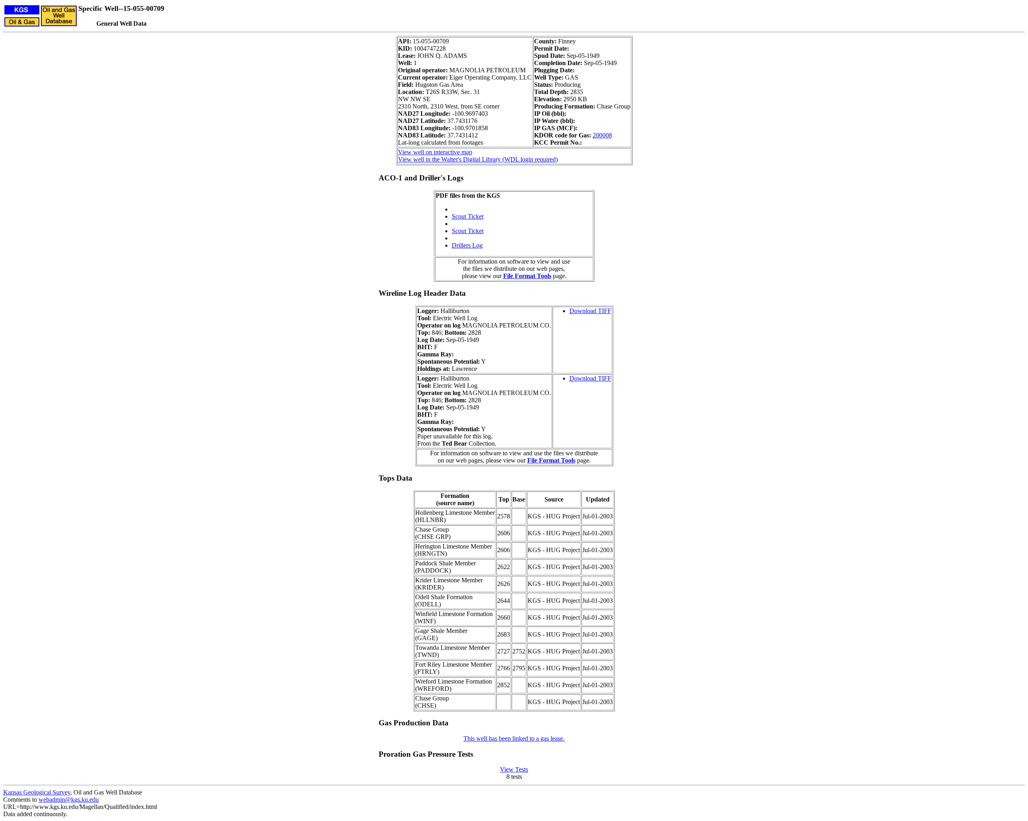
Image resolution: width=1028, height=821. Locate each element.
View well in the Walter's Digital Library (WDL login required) (478, 159)
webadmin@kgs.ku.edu (69, 799)
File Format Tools (527, 275)
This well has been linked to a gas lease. (514, 738)
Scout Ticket (467, 216)
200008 (602, 135)
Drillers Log (467, 245)
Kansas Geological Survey (36, 792)
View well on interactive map (435, 152)
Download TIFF (590, 310)
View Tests (514, 769)
